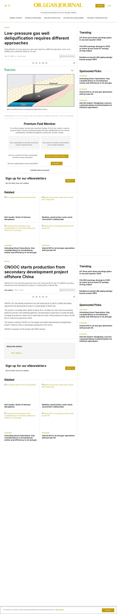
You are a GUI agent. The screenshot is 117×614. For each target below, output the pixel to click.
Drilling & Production (52, 18)
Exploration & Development (73, 18)
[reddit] (43, 63)
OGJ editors (8, 290)
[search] (9, 5)
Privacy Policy (59, 609)
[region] (58, 610)
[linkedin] (36, 63)
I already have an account (39, 170)
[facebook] (33, 63)
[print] (74, 63)
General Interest (16, 18)
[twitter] (40, 63)
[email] (46, 63)
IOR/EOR (6, 27)
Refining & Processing (33, 18)
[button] (5, 5)
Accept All (108, 610)
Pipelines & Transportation (97, 18)
